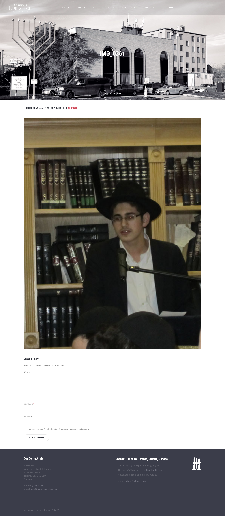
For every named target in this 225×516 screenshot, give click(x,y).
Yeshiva (72, 108)
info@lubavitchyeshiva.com (44, 488)
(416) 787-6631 (38, 485)
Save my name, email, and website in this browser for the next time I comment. (58, 429)
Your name (29, 403)
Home (106, 93)
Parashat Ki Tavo (154, 470)
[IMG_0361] (112, 233)
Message (27, 372)
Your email (29, 416)
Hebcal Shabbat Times (135, 481)
